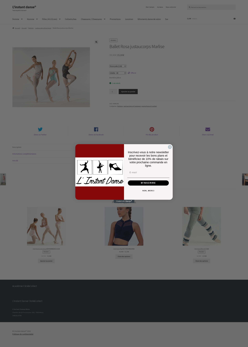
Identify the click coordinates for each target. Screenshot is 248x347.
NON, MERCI (148, 191)
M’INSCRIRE (148, 183)
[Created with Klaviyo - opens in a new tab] (124, 201)
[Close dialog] (169, 147)
